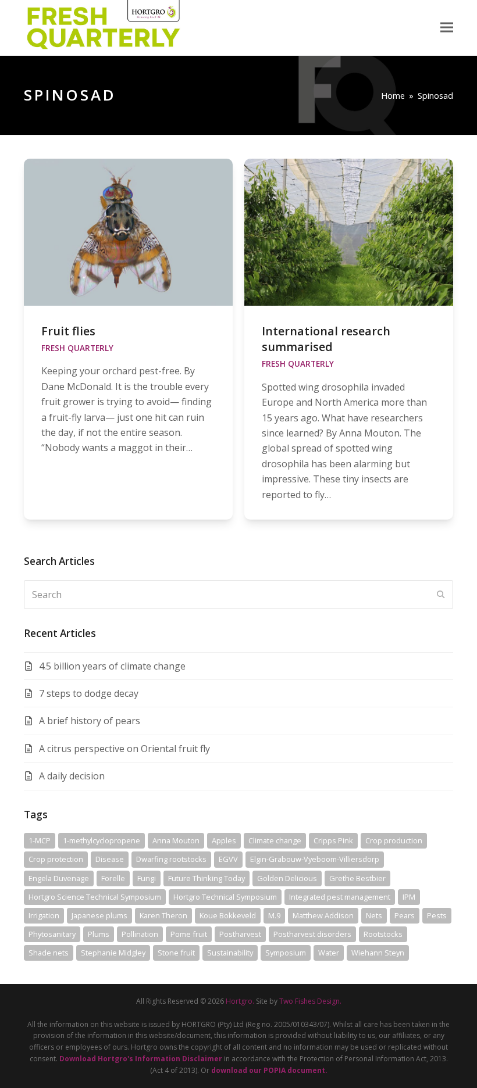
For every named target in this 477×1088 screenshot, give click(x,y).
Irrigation (44, 915)
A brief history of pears (89, 720)
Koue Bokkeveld (228, 915)
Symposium (285, 952)
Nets (374, 915)
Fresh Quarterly (77, 348)
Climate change (274, 840)
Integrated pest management (339, 897)
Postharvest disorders (312, 934)
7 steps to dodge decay (88, 693)
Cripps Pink (333, 840)
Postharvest (240, 934)
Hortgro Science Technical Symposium (95, 897)
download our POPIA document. (269, 1070)
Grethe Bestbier (357, 878)
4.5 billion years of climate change (112, 666)
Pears (404, 915)
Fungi (146, 878)
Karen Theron (163, 915)
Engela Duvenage (59, 878)
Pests (437, 915)
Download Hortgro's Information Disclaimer (140, 1059)
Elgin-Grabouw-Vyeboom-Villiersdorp (314, 859)
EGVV (228, 859)
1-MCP (40, 840)
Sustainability (230, 952)
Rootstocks (383, 934)
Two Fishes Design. (310, 1001)
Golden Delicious (287, 878)
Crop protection (56, 859)
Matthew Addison (323, 915)
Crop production (393, 840)
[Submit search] (441, 594)
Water (328, 952)
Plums (98, 934)
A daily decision (72, 776)
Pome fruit (188, 934)
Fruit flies (68, 331)
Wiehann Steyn (377, 952)
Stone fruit (176, 952)
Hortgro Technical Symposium (225, 897)
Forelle (113, 878)
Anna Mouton (176, 840)
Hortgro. (240, 1001)
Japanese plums (99, 915)
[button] (446, 28)
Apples (224, 840)
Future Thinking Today (206, 878)
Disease (109, 859)
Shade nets (49, 952)
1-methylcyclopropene (101, 840)
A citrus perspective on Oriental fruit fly (124, 748)
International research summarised (326, 339)
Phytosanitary (52, 934)
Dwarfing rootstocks (171, 859)
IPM (409, 897)
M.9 (274, 915)
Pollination (140, 934)
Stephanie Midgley (113, 952)
